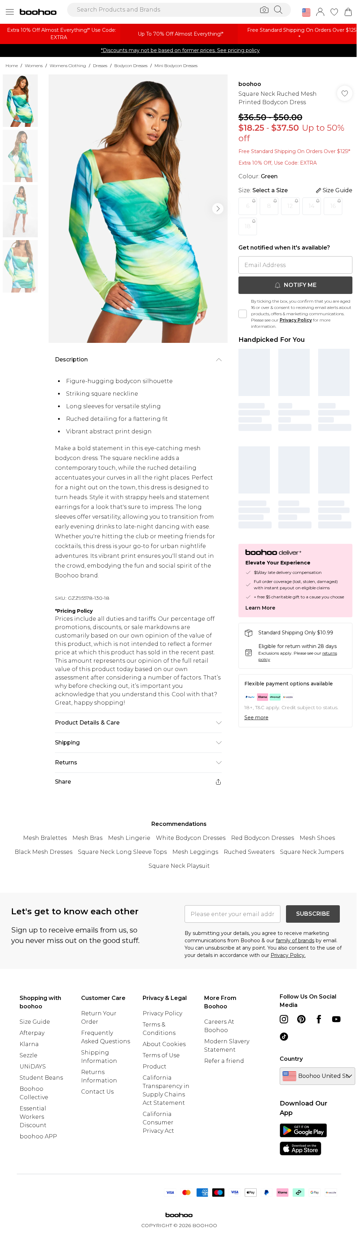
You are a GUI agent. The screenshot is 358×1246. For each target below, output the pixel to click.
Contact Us (97, 1091)
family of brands (295, 940)
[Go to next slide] (217, 208)
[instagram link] (284, 1019)
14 (311, 206)
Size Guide (35, 1021)
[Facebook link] (319, 1019)
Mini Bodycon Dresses (176, 65)
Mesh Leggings (195, 852)
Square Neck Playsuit (179, 866)
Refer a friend (224, 1061)
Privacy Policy (296, 320)
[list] (138, 208)
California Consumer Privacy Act (158, 1122)
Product (154, 1066)
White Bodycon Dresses (190, 838)
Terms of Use (161, 1055)
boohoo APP (38, 1136)
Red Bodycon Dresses (262, 838)
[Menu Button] (10, 12)
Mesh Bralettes (45, 838)
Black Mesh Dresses (43, 852)
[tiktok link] (284, 1036)
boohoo (249, 84)
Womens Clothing (68, 65)
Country (291, 1059)
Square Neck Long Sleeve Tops (122, 852)
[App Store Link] (303, 1139)
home (12, 65)
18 (248, 226)
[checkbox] (242, 314)
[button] (306, 13)
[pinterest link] (301, 1019)
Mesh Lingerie (129, 838)
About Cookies (164, 1044)
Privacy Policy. (288, 955)
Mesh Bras (87, 838)
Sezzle (28, 1055)
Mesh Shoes (317, 838)
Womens (34, 65)
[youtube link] (336, 1019)
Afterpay (32, 1033)
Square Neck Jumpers (312, 852)
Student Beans (41, 1077)
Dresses (100, 65)
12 (290, 206)
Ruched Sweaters (249, 852)
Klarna (29, 1044)
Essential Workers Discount (33, 1117)
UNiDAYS (33, 1066)
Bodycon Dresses (131, 65)
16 (333, 206)
